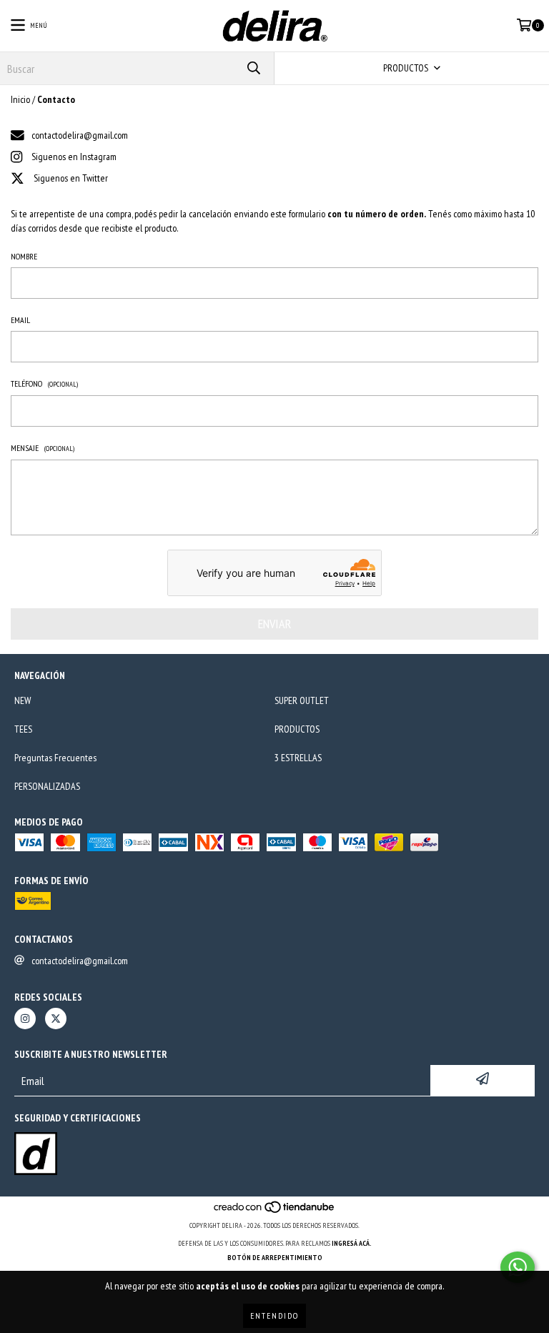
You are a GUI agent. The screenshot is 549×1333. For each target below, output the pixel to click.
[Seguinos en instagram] (25, 1018)
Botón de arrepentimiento (274, 1257)
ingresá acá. (352, 1243)
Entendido (274, 1315)
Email (20, 319)
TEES (23, 729)
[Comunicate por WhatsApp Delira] (517, 1267)
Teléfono (44, 383)
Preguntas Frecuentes (55, 757)
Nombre (24, 256)
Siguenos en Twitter (71, 178)
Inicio (20, 99)
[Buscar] (253, 68)
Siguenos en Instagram (74, 156)
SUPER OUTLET (301, 700)
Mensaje (42, 447)
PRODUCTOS (297, 729)
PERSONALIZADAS (47, 786)
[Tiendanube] (274, 1211)
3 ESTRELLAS (298, 757)
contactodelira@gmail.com (79, 135)
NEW (22, 700)
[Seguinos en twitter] (55, 1018)
